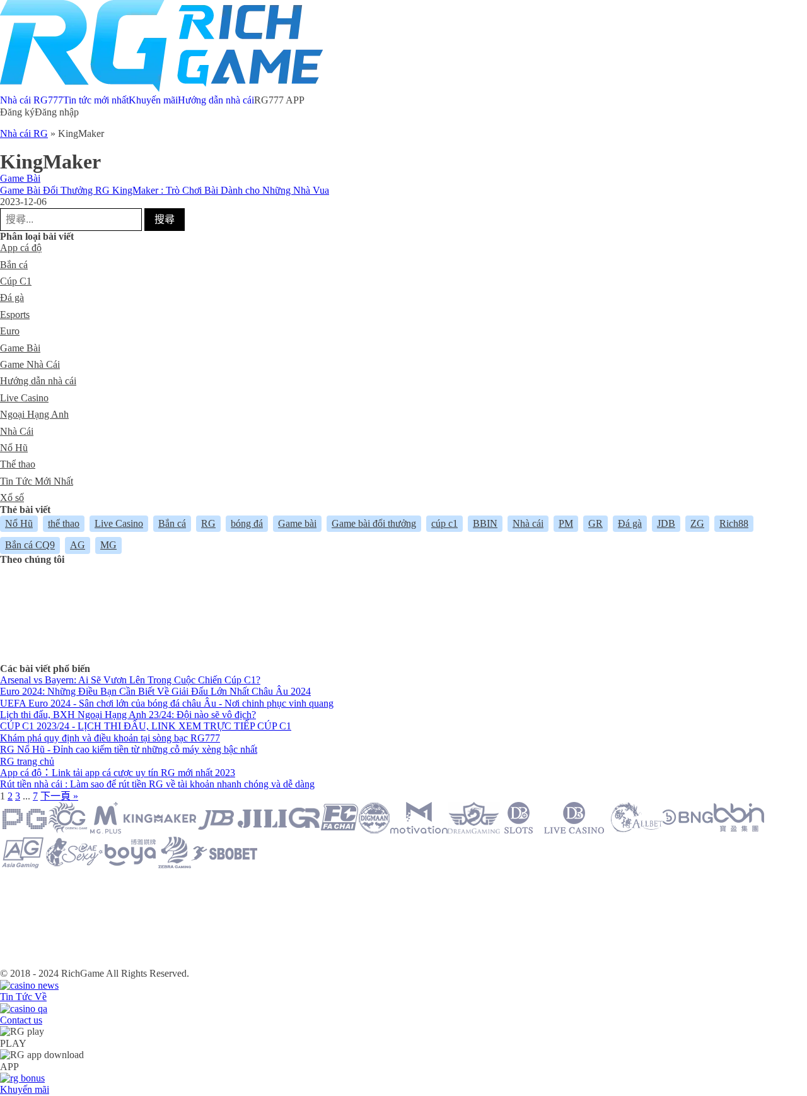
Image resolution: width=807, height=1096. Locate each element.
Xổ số (12, 497)
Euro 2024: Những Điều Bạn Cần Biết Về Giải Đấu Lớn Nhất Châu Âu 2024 (155, 691)
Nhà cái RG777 (31, 100)
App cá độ (21, 247)
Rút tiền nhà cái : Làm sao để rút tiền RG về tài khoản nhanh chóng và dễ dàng (157, 784)
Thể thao (17, 464)
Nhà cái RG (24, 133)
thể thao (63, 523)
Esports (15, 314)
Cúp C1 (16, 281)
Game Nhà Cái (30, 364)
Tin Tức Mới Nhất (36, 481)
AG (77, 544)
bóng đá (247, 523)
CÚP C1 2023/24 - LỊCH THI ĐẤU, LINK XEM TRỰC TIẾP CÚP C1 (145, 726)
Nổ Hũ (14, 447)
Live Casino (24, 397)
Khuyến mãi (153, 100)
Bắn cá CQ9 (30, 544)
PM (566, 523)
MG (108, 544)
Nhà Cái (16, 431)
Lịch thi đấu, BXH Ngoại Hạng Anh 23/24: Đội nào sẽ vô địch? (128, 714)
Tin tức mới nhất (96, 100)
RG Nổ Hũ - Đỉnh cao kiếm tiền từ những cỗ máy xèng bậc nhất (128, 749)
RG (208, 523)
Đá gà (12, 297)
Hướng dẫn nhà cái (216, 100)
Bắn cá (14, 264)
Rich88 (733, 523)
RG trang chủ (27, 761)
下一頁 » (59, 796)
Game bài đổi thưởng (374, 523)
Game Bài (20, 178)
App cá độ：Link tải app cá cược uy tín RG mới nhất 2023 (117, 772)
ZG (697, 523)
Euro (10, 331)
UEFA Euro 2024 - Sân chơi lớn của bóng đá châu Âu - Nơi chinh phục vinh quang (167, 703)
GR (595, 523)
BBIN (485, 523)
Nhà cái (528, 523)
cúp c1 (444, 523)
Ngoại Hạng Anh (34, 414)
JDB (666, 523)
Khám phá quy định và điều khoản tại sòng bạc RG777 (110, 738)
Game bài (297, 523)
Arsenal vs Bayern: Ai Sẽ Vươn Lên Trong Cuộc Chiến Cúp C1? (130, 680)
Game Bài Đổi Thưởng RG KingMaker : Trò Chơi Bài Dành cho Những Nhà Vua (164, 190)
